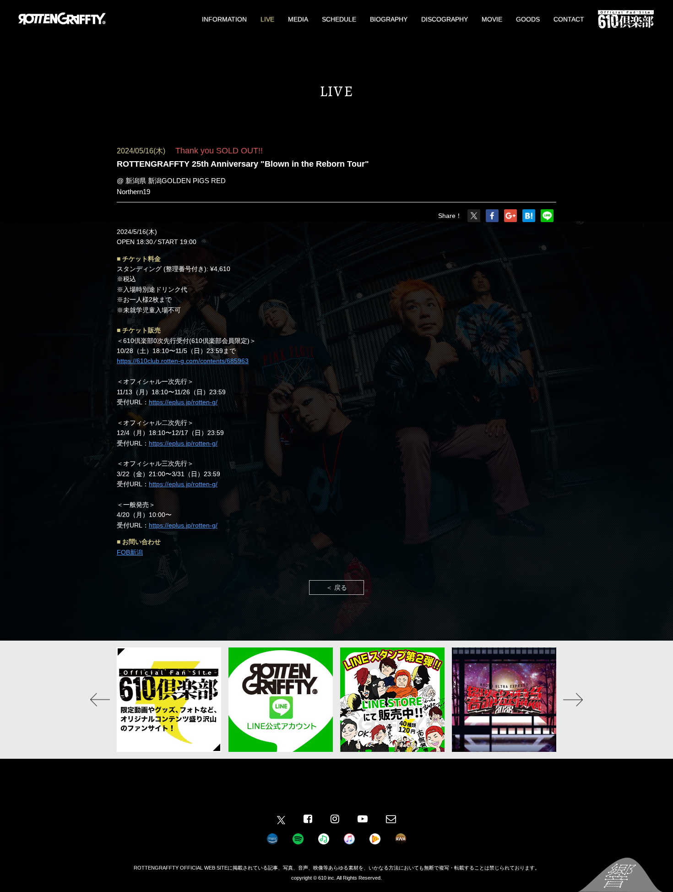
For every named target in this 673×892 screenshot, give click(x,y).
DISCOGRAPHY (444, 19)
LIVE (267, 19)
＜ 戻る (336, 587)
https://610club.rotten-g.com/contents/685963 (183, 360)
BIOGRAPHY (388, 19)
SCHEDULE (339, 19)
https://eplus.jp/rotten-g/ (183, 402)
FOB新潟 (130, 552)
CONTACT (569, 19)
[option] (172, 699)
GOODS (528, 19)
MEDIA (298, 19)
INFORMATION (224, 19)
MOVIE (492, 19)
